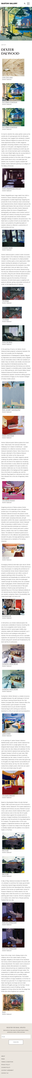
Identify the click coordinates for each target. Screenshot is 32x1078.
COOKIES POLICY (5, 1067)
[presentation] (23, 39)
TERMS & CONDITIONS (7, 1062)
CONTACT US (4, 1073)
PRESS (3, 1059)
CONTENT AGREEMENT (7, 1070)
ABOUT (3, 1056)
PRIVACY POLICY (5, 1064)
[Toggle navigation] (28, 3)
